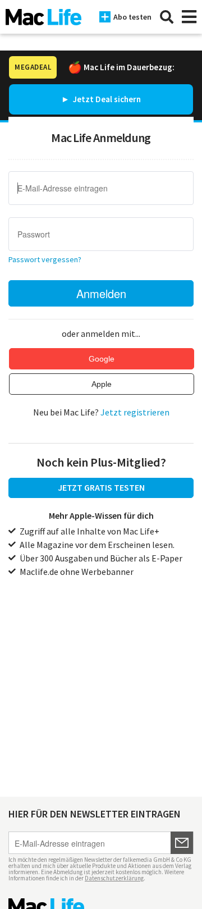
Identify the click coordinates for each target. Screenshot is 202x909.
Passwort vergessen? (44, 259)
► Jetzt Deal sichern (101, 99)
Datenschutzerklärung (114, 878)
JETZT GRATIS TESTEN (101, 487)
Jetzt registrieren (134, 412)
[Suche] (166, 17)
